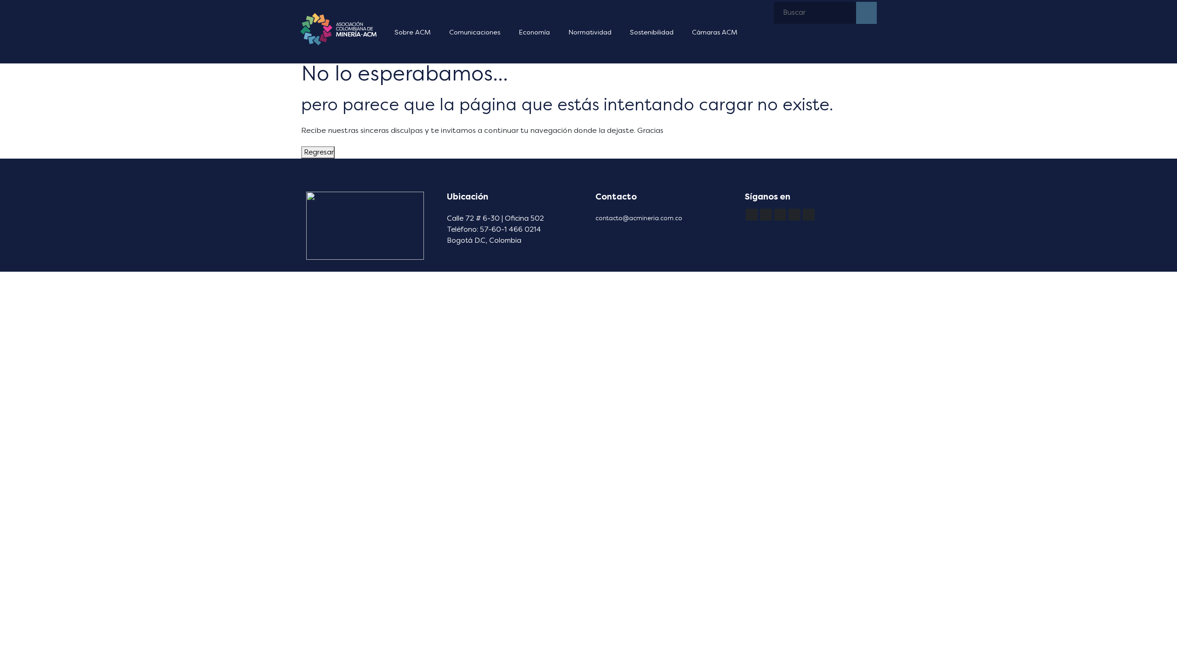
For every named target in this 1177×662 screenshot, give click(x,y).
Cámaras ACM (714, 32)
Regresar (318, 152)
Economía (534, 32)
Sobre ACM (412, 32)
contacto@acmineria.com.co (638, 218)
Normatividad (589, 32)
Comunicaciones (474, 32)
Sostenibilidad (652, 32)
